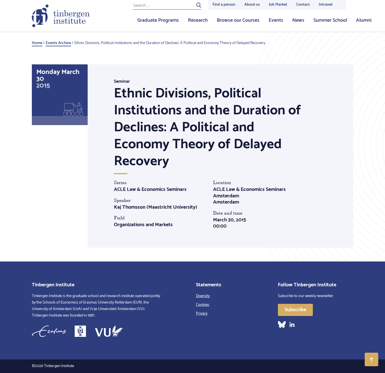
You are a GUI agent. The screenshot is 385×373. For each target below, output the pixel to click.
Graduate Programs (158, 20)
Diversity (203, 296)
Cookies (202, 305)
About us (252, 4)
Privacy (201, 313)
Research (198, 20)
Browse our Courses (238, 20)
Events (276, 20)
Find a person (224, 4)
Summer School (330, 20)
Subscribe (295, 310)
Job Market (278, 4)
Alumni (363, 20)
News (298, 20)
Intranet (326, 4)
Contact (303, 4)
